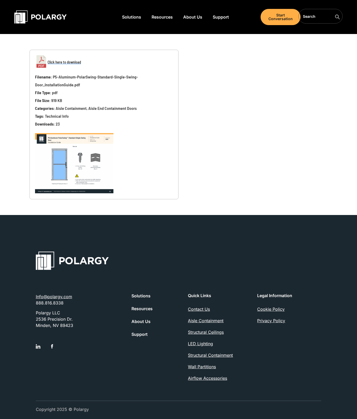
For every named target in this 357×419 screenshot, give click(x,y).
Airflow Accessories (207, 378)
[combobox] (320, 16)
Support (221, 17)
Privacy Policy (271, 320)
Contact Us (199, 309)
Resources (162, 17)
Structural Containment (210, 355)
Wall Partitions (202, 366)
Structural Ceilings (206, 332)
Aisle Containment (205, 320)
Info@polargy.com (54, 296)
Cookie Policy (271, 309)
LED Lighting (200, 343)
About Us (192, 17)
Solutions (131, 17)
